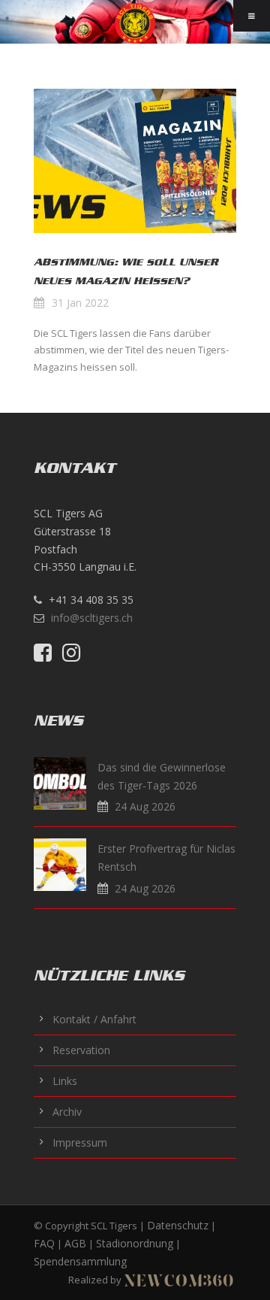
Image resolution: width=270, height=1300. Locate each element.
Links (64, 1081)
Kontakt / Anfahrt (94, 1019)
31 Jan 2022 (80, 302)
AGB (75, 1243)
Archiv (67, 1112)
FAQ (44, 1243)
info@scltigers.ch (92, 618)
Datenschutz (177, 1225)
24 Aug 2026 (145, 806)
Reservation (81, 1050)
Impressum (79, 1142)
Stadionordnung (134, 1243)
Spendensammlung (80, 1261)
